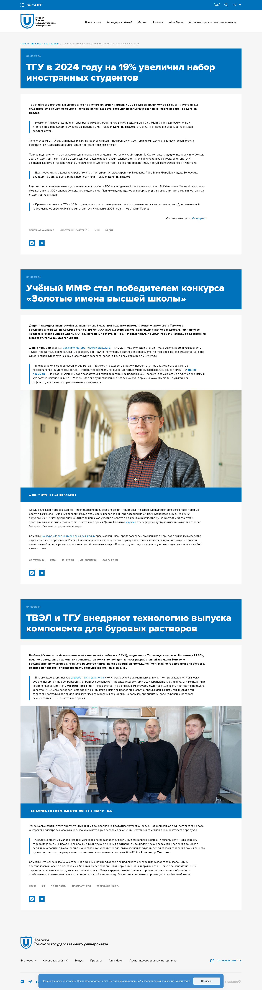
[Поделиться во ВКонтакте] (32, 243)
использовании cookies (156, 981)
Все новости (51, 43)
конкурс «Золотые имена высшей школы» (68, 536)
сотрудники (37, 560)
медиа (109, 230)
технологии (58, 886)
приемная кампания (41, 230)
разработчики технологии (87, 677)
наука (32, 886)
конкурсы (67, 560)
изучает (131, 522)
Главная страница (30, 43)
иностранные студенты (74, 230)
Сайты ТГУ (34, 4)
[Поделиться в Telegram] (42, 243)
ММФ (53, 560)
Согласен (206, 981)
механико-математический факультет (87, 347)
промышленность (107, 886)
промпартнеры (81, 886)
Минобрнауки (88, 560)
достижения (110, 560)
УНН (97, 230)
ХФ (43, 886)
